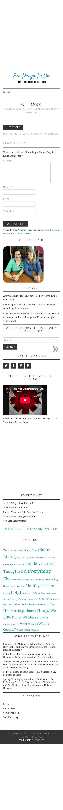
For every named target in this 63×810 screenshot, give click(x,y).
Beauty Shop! (31, 550)
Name (7, 187)
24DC (6, 550)
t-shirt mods (43, 605)
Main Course (41, 593)
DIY (24, 571)
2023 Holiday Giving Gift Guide (19, 516)
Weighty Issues (29, 623)
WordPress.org (10, 717)
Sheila (36, 599)
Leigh (17, 592)
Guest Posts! (21, 586)
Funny (42, 579)
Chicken (51, 557)
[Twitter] (6, 366)
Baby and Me (17, 550)
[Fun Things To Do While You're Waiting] (31, 78)
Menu (7, 92)
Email (7, 199)
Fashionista (25, 740)
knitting (6, 593)
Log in (6, 704)
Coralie (30, 564)
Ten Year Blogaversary (14, 521)
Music (7, 599)
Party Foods (18, 599)
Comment (10, 161)
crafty (42, 564)
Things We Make (24, 617)
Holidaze (47, 586)
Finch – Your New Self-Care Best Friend (23, 512)
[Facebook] (13, 366)
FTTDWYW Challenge (20, 580)
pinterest (29, 599)
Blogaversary (22, 557)
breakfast (42, 557)
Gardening (52, 579)
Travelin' (42, 617)
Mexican (53, 594)
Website (8, 211)
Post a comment (11, 134)
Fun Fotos (34, 580)
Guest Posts (9, 586)
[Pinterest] (21, 366)
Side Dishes (46, 599)
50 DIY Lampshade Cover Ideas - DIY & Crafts (26, 672)
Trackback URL (50, 134)
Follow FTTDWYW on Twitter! (32, 529)
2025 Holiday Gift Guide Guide (18, 503)
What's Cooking (24, 630)
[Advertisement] (31, 33)
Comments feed (11, 713)
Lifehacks (28, 593)
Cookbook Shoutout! (13, 564)
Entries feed (9, 708)
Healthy (33, 586)
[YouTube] (28, 366)
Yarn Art (35, 630)
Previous (13, 127)
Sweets (33, 604)
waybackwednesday (11, 624)
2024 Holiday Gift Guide (15, 507)
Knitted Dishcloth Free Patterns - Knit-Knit (25, 654)
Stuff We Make (19, 604)
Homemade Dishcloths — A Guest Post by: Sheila (28, 657)
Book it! (33, 557)
